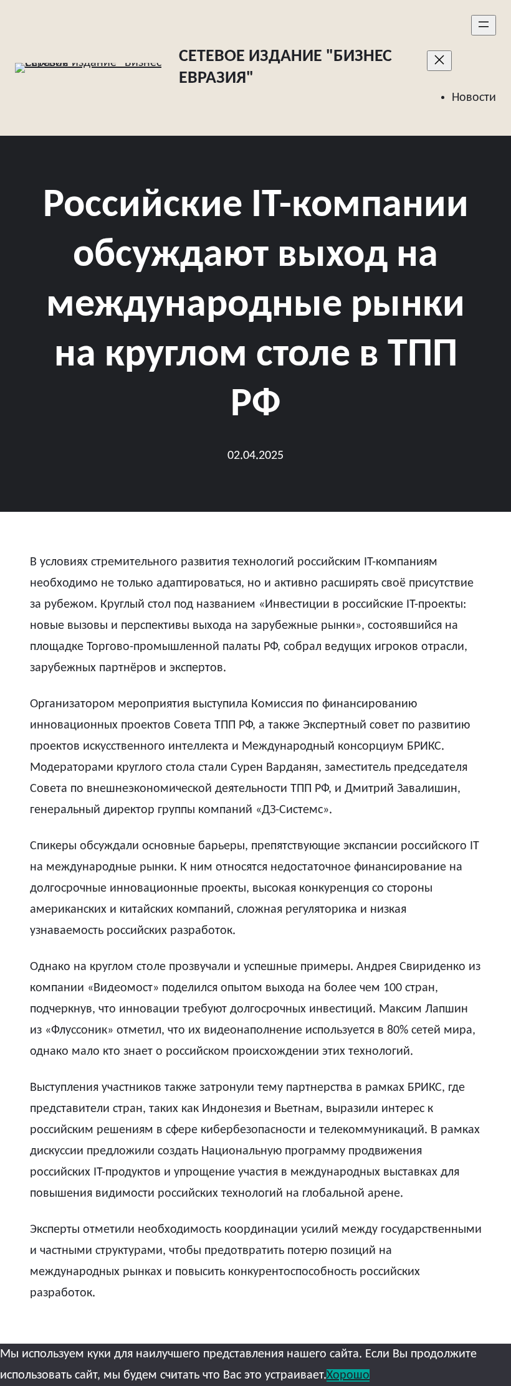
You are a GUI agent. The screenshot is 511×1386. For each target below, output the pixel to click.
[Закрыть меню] (439, 60)
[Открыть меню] (483, 25)
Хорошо (348, 1375)
